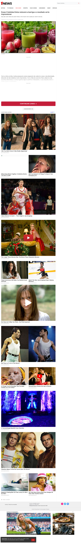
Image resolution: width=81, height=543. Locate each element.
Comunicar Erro (27, 108)
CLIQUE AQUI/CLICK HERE (42, 505)
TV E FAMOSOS (10, 7)
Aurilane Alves (20, 19)
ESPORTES (25, 7)
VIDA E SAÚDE (18, 7)
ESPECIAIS (55, 7)
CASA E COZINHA (33, 7)
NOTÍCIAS (3, 7)
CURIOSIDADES (42, 7)
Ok (33, 539)
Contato (6, 504)
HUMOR (48, 7)
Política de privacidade (13, 504)
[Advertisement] (28, 66)
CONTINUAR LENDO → (28, 104)
